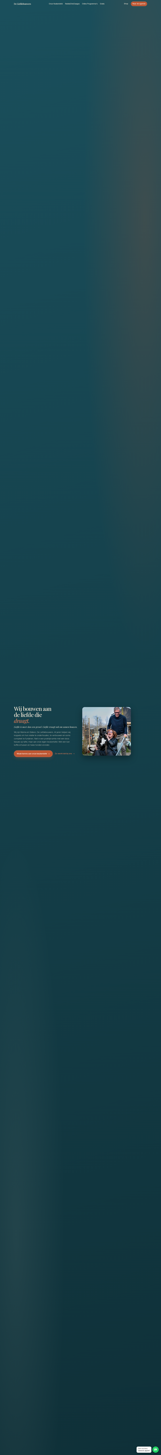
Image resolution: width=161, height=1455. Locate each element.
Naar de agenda (139, 4)
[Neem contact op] (155, 1449)
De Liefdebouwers (22, 3)
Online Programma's (90, 4)
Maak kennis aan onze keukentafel (32, 754)
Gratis (102, 4)
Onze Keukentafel (56, 4)
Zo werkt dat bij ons (63, 753)
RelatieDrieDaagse (72, 4)
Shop (126, 4)
